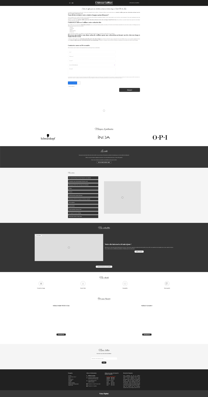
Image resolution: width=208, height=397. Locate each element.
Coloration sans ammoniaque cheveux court (78, 181)
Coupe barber (72, 206)
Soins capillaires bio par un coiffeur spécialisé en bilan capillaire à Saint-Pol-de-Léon (131, 377)
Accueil (69, 375)
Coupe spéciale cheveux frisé (75, 209)
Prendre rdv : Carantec (92, 386)
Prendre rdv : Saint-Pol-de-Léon (94, 384)
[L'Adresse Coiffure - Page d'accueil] (104, 3)
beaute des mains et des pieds (75, 216)
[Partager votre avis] (73, 3)
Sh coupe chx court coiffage (75, 213)
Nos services (70, 379)
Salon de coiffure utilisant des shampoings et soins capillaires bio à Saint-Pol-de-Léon (131, 381)
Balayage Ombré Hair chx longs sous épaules (79, 185)
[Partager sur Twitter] (71, 3)
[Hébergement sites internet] (104, 395)
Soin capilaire (72, 202)
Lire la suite (139, 251)
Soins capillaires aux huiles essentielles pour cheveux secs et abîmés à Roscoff (131, 379)
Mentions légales (71, 382)
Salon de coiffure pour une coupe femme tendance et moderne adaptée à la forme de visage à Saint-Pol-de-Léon (131, 384)
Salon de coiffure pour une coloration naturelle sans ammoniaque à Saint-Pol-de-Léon (131, 387)
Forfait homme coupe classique (75, 195)
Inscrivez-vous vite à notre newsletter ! (104, 353)
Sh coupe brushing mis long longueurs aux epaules (80, 177)
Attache (70, 192)
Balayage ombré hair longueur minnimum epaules (79, 199)
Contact (69, 381)
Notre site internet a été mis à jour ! (118, 244)
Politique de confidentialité (73, 384)
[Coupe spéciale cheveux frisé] (122, 197)
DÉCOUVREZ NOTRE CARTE (104, 162)
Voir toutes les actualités (104, 266)
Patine (70, 188)
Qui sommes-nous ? (72, 376)
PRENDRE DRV (61, 334)
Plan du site (70, 385)
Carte (69, 378)
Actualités (70, 380)
